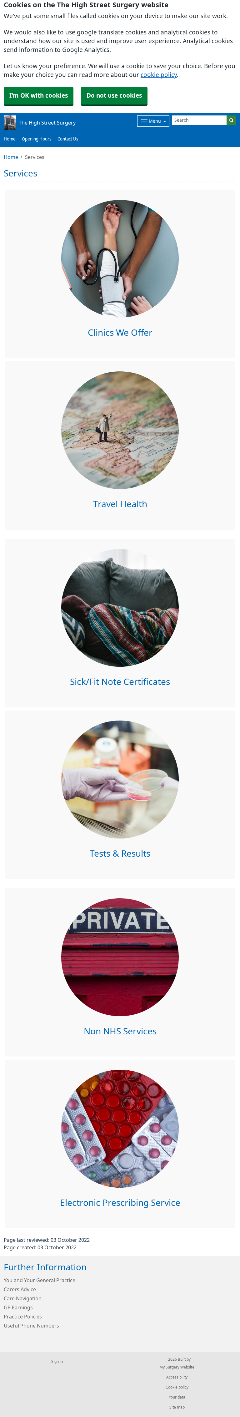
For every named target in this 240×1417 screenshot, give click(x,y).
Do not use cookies (114, 96)
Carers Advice (20, 1289)
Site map (177, 1407)
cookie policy (159, 75)
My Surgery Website (176, 1367)
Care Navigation (23, 1298)
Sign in (57, 1361)
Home (10, 139)
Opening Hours (36, 139)
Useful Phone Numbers (31, 1325)
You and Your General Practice (39, 1280)
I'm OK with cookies (38, 96)
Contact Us (68, 139)
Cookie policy (177, 1387)
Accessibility (177, 1377)
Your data (177, 1397)
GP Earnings (18, 1307)
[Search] (231, 120)
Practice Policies (23, 1316)
